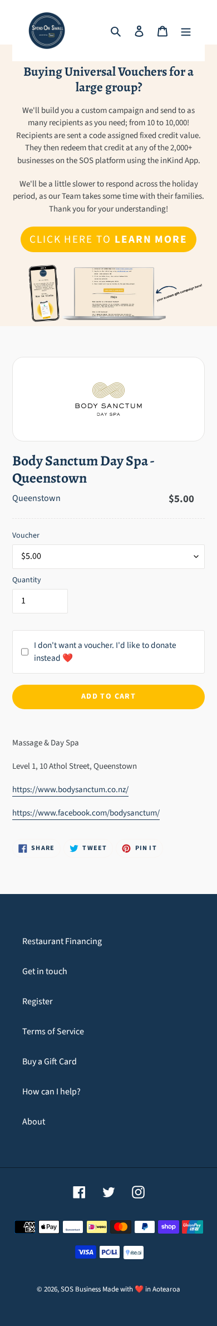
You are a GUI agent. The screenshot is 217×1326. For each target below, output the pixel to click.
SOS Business (81, 1289)
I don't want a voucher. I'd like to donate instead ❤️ (105, 651)
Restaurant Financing (62, 941)
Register (37, 1001)
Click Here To (108, 239)
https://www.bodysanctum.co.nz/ (70, 789)
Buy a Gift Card (49, 1061)
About (33, 1122)
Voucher (26, 535)
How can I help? (51, 1092)
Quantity (26, 580)
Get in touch (44, 971)
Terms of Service (53, 1031)
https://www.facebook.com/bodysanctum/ (86, 813)
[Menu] (186, 30)
